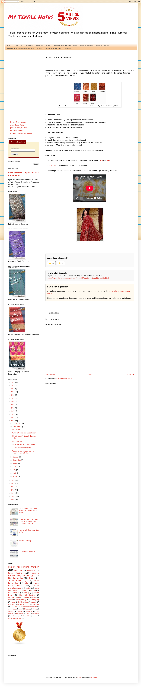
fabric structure (13, 593)
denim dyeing (34, 600)
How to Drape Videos (18, 122)
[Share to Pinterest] (58, 313)
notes (13, 602)
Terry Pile (26, 616)
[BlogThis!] (52, 313)
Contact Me (29, 45)
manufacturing (13, 597)
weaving (31, 570)
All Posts (39, 48)
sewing (26, 593)
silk (26, 583)
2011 (13, 487)
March (15, 476)
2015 (13, 418)
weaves (34, 616)
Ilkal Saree (16, 429)
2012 (13, 483)
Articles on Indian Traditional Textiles (65, 45)
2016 (13, 414)
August (15, 463)
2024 (13, 389)
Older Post (130, 375)
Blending (27, 609)
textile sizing (23, 602)
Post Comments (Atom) (63, 379)
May (14, 470)
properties (19, 613)
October (16, 457)
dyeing (32, 578)
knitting (20, 611)
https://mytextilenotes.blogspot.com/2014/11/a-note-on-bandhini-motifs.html (78, 278)
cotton (28, 588)
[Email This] (50, 313)
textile (34, 597)
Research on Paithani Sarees (21, 133)
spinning (18, 570)
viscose (34, 602)
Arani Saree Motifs (17, 125)
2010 (13, 490)
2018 (13, 408)
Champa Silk (17, 441)
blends (35, 609)
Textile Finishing (25, 541)
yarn (20, 609)
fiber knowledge (15, 578)
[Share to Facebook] (56, 313)
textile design (15, 616)
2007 (13, 500)
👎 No (61, 263)
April (15, 473)
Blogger (94, 677)
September (17, 460)
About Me (39, 45)
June (15, 467)
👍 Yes (51, 263)
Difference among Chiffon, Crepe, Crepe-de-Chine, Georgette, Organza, (28, 521)
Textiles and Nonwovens (29, 606)
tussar (10, 600)
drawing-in (35, 613)
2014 (13, 421)
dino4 (79, 677)
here (101, 160)
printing (33, 590)
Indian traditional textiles (23, 567)
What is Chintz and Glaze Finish (24, 433)
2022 (13, 395)
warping (11, 604)
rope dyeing (12, 609)
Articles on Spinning (86, 45)
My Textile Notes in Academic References (20, 48)
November (17, 427)
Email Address (15, 148)
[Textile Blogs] (19, 644)
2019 (13, 405)
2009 (13, 493)
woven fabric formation (15, 618)
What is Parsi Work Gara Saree (23, 444)
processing (35, 604)
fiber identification (27, 595)
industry (10, 611)
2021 (13, 398)
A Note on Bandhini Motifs (21, 448)
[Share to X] (54, 313)
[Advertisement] (23, 84)
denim (24, 590)
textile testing (15, 573)
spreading (14, 606)
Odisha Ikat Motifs (16, 130)
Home (9, 45)
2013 (13, 480)
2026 (13, 382)
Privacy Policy (18, 45)
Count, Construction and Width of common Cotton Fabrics (28, 510)
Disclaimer (68, 48)
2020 (13, 401)
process (29, 611)
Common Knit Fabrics (27, 551)
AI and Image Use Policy (53, 48)
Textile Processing (17, 580)
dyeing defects (22, 604)
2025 (13, 385)
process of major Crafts (18, 128)
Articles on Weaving (102, 45)
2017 (13, 411)
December (17, 423)
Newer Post (50, 375)
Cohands (51, 165)
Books (48, 45)
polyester (25, 597)
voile (27, 613)
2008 (13, 496)
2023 (13, 392)
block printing (21, 600)
